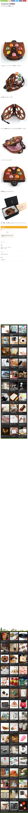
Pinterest (24, 0)
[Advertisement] (14, 22)
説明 (9, 0)
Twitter (17, 0)
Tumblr (20, 0)
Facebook (13, 0)
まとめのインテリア (4, 0)
